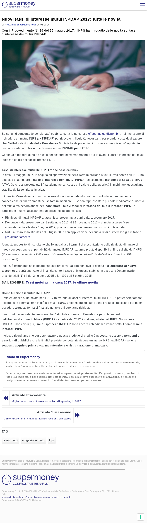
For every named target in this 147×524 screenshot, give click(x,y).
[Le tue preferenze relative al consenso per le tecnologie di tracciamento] (140, 517)
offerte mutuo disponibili (104, 133)
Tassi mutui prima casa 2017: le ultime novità (62, 282)
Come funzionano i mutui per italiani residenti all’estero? (37, 418)
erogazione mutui (33, 440)
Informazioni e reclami (12, 497)
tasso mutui (10, 440)
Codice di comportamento (37, 497)
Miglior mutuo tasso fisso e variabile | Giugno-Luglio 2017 (46, 401)
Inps (52, 440)
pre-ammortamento (17, 237)
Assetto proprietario (61, 497)
